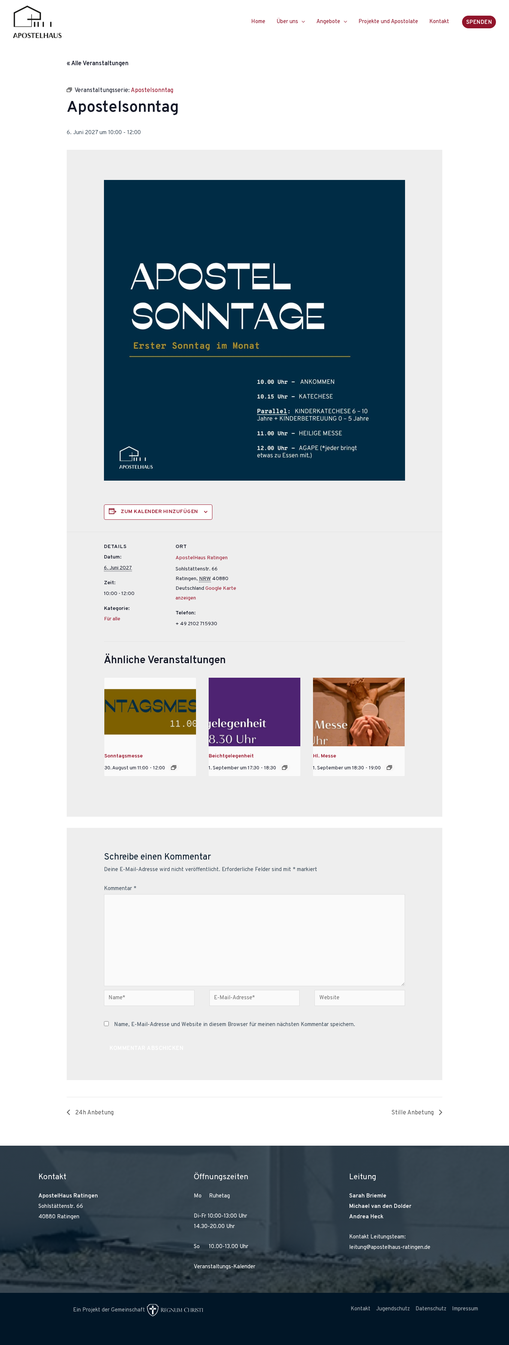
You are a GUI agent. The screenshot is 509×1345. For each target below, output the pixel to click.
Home (258, 21)
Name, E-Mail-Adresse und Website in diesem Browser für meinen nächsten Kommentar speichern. (234, 1024)
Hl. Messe (324, 756)
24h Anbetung (94, 1113)
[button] (479, 22)
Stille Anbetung (413, 1113)
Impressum (465, 1309)
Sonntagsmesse (123, 756)
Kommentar (120, 888)
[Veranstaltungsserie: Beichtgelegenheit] (284, 767)
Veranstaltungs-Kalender (224, 1266)
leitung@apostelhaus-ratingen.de (389, 1247)
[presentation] (150, 712)
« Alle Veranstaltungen (98, 63)
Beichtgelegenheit (231, 756)
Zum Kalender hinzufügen (159, 512)
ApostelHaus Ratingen (202, 558)
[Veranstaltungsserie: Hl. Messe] (173, 767)
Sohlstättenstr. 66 (60, 1206)
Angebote (328, 21)
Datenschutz (430, 1309)
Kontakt (439, 21)
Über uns (287, 21)
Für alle (112, 619)
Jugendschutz (393, 1309)
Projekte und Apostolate (388, 21)
